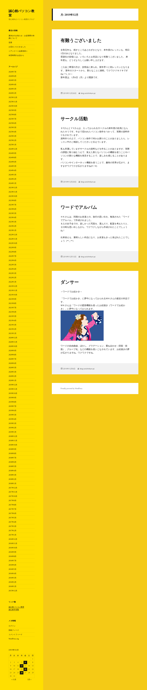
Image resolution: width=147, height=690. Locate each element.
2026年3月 (12, 89)
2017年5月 (12, 518)
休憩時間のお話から (16, 55)
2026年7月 (12, 72)
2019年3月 (12, 423)
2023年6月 (12, 209)
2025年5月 (12, 127)
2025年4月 (12, 132)
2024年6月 (12, 162)
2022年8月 (12, 252)
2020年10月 (13, 346)
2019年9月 (12, 398)
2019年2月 (12, 428)
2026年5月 (12, 80)
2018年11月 (13, 441)
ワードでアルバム (79, 207)
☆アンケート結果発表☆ (18, 51)
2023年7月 (12, 205)
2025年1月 (12, 145)
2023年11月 (13, 192)
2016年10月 (13, 548)
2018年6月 (12, 462)
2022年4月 (12, 269)
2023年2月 (12, 226)
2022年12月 (13, 235)
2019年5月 (12, 415)
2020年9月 (12, 351)
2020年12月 (13, 338)
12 (22, 666)
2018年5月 (12, 466)
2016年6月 (12, 565)
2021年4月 (12, 321)
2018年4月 (12, 471)
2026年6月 (12, 76)
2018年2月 (12, 479)
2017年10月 (13, 496)
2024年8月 (12, 158)
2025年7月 (12, 119)
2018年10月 (13, 445)
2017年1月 (12, 535)
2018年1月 (12, 484)
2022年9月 (12, 248)
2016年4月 (12, 574)
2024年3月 (12, 175)
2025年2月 (12, 140)
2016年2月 (12, 582)
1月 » (29, 680)
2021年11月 (13, 290)
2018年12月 (13, 436)
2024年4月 (12, 170)
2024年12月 (13, 149)
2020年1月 (12, 380)
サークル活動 (74, 118)
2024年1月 (12, 183)
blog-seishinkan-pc (88, 93)
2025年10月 (13, 106)
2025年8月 (12, 115)
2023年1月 (12, 230)
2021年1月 (12, 333)
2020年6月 (12, 363)
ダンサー (70, 282)
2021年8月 (12, 303)
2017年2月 (12, 531)
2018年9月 (12, 449)
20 (25, 669)
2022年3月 (12, 273)
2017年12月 (13, 488)
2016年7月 (12, 561)
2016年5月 (12, 569)
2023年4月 (12, 218)
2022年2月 (12, 278)
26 (22, 673)
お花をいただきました (17, 47)
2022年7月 (12, 256)
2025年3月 (12, 136)
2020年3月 (12, 372)
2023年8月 (12, 200)
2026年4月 (12, 85)
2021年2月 (12, 329)
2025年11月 (13, 102)
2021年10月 (13, 295)
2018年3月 (12, 475)
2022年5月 (12, 265)
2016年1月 (12, 586)
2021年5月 (12, 316)
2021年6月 (12, 312)
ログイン (12, 626)
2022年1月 (12, 282)
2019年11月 (13, 389)
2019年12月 (13, 385)
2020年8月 (12, 355)
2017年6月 (12, 513)
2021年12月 (13, 286)
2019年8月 (12, 402)
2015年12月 (13, 591)
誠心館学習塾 (14, 610)
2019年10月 (13, 393)
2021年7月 (12, 308)
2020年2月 (12, 376)
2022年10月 (13, 243)
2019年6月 (12, 411)
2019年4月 (12, 419)
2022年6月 (12, 260)
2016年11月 (13, 543)
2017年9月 (12, 501)
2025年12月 (13, 97)
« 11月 (13, 680)
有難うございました (81, 40)
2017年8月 (12, 505)
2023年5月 (12, 213)
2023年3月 (12, 222)
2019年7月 (12, 406)
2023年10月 (13, 196)
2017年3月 (12, 526)
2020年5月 (12, 368)
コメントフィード (15, 634)
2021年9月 (12, 299)
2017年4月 (12, 522)
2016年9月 (12, 552)
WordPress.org (14, 639)
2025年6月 (12, 123)
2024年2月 (12, 179)
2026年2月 (12, 93)
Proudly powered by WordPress (71, 388)
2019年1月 (12, 432)
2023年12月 (13, 188)
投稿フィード (14, 630)
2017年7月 (12, 509)
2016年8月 (12, 556)
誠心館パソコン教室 (21, 13)
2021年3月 (12, 325)
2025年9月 (12, 110)
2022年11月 (13, 239)
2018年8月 (12, 453)
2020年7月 (12, 359)
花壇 (10, 42)
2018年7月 (12, 458)
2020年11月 (13, 342)
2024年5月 (12, 166)
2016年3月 (12, 578)
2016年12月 (13, 539)
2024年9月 (12, 153)
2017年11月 (13, 492)
